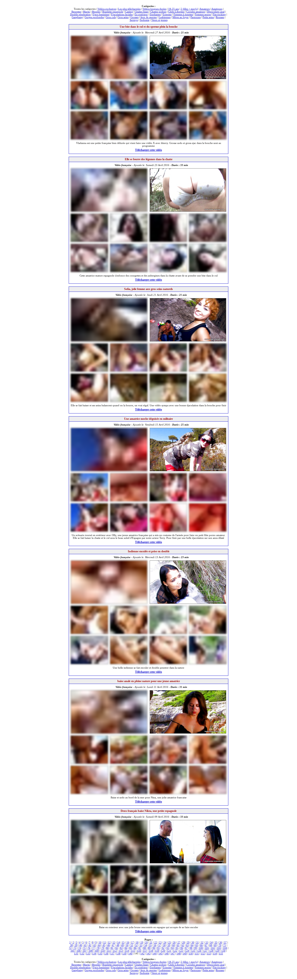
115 (133, 950)
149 (185, 953)
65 (196, 945)
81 (112, 947)
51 (131, 945)
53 (141, 945)
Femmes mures (203, 14)
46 (108, 945)
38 (71, 945)
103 (219, 947)
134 (94, 953)
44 (99, 945)
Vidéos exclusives (106, 8)
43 (94, 945)
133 (88, 953)
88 (144, 947)
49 (122, 945)
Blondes (96, 11)
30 (192, 942)
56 (155, 945)
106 (79, 950)
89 (149, 947)
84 (126, 947)
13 (114, 942)
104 (225, 947)
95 (177, 947)
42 (90, 945)
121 (169, 950)
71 (224, 945)
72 (70, 947)
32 (202, 942)
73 (75, 947)
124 (187, 950)
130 (223, 950)
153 (209, 953)
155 (221, 953)
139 (124, 953)
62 (182, 945)
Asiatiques (216, 8)
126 (199, 950)
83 (121, 947)
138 (118, 953)
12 (109, 942)
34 (211, 942)
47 (113, 945)
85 (130, 947)
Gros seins (123, 17)
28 (183, 942)
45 (104, 945)
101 (207, 947)
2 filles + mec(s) (189, 8)
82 (116, 947)
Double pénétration (80, 14)
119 (157, 950)
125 (193, 950)
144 (154, 953)
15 (123, 942)
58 (164, 945)
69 (215, 945)
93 (167, 947)
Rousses (220, 17)
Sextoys (134, 20)
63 (187, 945)
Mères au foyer (180, 17)
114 (127, 950)
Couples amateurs (195, 11)
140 (130, 953)
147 (173, 953)
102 (213, 947)
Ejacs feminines (101, 14)
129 (217, 950)
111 (109, 950)
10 (100, 942)
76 (88, 947)
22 (155, 942)
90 (153, 947)
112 (115, 950)
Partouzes (195, 17)
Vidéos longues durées (154, 8)
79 (102, 947)
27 (179, 942)
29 (188, 942)
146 (167, 953)
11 (104, 942)
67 (206, 945)
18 (137, 942)
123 (181, 950)
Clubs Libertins (176, 11)
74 (79, 947)
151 (197, 953)
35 (216, 942)
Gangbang (77, 17)
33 (206, 942)
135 (100, 953)
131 (76, 953)
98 (191, 947)
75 (84, 947)
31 (197, 942)
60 (173, 945)
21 (151, 942)
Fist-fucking (219, 14)
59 (169, 945)
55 (150, 945)
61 (178, 945)
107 (85, 950)
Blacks (86, 11)
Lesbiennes (165, 17)
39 (76, 945)
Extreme (167, 14)
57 (159, 945)
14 (118, 942)
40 (80, 945)
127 (205, 950)
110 (103, 950)
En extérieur (141, 14)
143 (148, 953)
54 (145, 945)
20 (146, 942)
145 (160, 953)
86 (135, 947)
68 (210, 945)
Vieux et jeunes (159, 20)
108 (91, 950)
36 (220, 942)
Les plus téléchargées (129, 8)
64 (192, 945)
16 (127, 942)
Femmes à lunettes (183, 14)
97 (186, 947)
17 (132, 942)
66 (201, 945)
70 (220, 945)
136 (106, 953)
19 (141, 942)
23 (160, 942)
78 (98, 947)
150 (191, 953)
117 (145, 950)
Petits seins (208, 17)
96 (181, 947)
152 (203, 953)
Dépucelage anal (216, 11)
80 (107, 947)
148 (179, 953)
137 (112, 953)
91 (158, 947)
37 (225, 942)
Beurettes (76, 11)
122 (175, 950)
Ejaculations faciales (122, 14)
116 (139, 950)
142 (142, 953)
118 (151, 950)
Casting (129, 11)
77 (93, 947)
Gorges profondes (94, 17)
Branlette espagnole (112, 11)
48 (117, 945)
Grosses (134, 17)
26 (174, 942)
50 (127, 945)
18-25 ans (173, 8)
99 (195, 947)
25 (169, 942)
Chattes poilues (158, 11)
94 (172, 947)
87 (140, 947)
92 (163, 947)
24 (165, 942)
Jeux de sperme (148, 17)
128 (211, 950)
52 (136, 945)
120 (163, 950)
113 (121, 950)
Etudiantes (155, 14)
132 (82, 953)
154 (215, 953)
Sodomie (144, 20)
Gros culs (111, 17)
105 (73, 950)
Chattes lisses (141, 11)
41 (85, 945)
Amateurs (205, 8)
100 (201, 947)
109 (97, 950)
